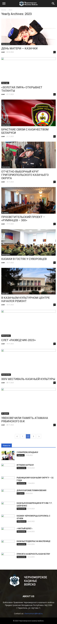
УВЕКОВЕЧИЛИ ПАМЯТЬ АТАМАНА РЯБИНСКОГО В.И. (24, 419)
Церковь (20, 455)
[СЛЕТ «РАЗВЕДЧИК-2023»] (28, 323)
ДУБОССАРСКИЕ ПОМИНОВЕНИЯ (31, 490)
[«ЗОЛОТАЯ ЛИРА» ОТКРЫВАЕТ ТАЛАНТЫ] (28, 70)
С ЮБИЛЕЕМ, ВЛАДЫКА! (27, 452)
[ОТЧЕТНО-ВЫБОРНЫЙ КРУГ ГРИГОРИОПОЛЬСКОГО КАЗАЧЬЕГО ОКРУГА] (28, 155)
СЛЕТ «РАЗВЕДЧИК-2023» (18, 340)
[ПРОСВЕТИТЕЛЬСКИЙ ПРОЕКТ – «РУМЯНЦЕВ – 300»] (28, 200)
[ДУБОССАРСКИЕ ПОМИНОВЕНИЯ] (8, 493)
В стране (5, 212)
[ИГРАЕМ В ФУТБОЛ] (8, 468)
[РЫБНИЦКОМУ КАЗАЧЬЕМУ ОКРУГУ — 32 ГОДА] (8, 481)
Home (3, 10)
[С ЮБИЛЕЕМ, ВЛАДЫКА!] (8, 455)
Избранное (21, 521)
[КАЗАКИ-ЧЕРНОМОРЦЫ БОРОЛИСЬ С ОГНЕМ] (8, 519)
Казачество (6, 44)
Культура (5, 83)
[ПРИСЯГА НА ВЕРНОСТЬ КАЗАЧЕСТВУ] (8, 557)
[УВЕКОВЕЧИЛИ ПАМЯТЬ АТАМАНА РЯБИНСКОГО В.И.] (28, 401)
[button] (53, 3)
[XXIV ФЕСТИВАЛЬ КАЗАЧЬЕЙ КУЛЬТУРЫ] (28, 362)
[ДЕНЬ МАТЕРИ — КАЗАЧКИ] (28, 32)
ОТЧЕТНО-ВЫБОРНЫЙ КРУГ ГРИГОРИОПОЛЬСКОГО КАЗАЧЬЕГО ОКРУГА (25, 175)
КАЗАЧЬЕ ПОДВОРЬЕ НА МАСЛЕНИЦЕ (33, 541)
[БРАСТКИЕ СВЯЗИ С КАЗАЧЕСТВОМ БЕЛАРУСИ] (28, 113)
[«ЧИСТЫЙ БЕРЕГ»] (8, 531)
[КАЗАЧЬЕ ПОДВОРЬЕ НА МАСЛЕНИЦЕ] (8, 544)
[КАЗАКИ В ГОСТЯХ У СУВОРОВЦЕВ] (28, 242)
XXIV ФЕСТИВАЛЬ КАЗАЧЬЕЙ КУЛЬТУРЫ (28, 379)
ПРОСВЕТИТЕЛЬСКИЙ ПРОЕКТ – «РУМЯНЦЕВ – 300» (23, 218)
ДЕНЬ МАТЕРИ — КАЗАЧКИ (19, 48)
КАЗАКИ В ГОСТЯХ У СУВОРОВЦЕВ (24, 259)
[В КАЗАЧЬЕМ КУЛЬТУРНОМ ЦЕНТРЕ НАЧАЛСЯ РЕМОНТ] (28, 281)
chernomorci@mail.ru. (33, 613)
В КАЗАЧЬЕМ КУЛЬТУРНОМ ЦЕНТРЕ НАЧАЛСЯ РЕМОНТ (25, 299)
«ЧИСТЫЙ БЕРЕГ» (24, 528)
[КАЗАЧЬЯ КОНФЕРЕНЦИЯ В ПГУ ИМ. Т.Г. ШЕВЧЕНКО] (8, 506)
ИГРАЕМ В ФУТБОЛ (25, 465)
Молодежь (6, 254)
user (3, 52)
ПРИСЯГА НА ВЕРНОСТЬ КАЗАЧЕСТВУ (33, 554)
